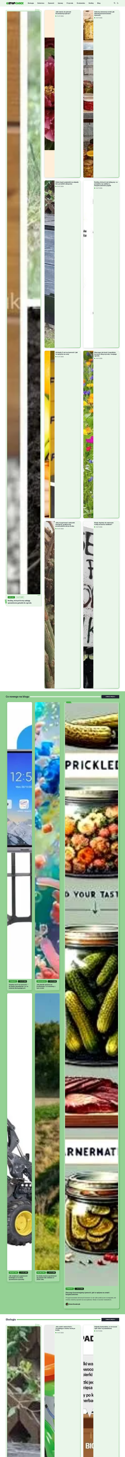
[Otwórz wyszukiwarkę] (114, 3)
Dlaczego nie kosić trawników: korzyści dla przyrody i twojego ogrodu (105, 354)
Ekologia (31, 3)
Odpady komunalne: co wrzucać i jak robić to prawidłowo (105, 1327)
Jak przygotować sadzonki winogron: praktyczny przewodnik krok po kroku (65, 524)
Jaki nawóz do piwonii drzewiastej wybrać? (63, 12)
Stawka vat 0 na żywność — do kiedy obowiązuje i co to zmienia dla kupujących (18, 986)
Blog (98, 3)
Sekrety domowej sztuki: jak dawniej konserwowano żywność (104, 13)
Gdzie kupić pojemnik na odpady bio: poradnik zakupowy (67, 183)
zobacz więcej (110, 696)
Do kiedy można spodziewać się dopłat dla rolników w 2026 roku (47, 1277)
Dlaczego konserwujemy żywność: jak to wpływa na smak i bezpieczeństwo (88, 1293)
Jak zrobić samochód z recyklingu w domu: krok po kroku (65, 1328)
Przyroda (70, 3)
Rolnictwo (40, 3)
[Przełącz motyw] (117, 3)
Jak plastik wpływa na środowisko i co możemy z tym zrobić (46, 986)
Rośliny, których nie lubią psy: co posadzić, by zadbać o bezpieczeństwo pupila (106, 183)
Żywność (51, 3)
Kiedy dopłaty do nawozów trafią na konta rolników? (104, 523)
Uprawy (60, 3)
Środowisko (81, 3)
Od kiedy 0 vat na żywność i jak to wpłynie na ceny (66, 353)
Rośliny (91, 3)
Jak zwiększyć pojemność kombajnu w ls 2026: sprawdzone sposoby (18, 1277)
